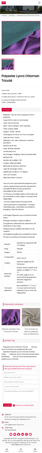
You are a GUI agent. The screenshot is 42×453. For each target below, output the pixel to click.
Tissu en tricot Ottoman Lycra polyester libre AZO (19, 348)
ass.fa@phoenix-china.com (14, 425)
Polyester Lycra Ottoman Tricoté (28, 15)
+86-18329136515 (10, 430)
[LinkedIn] (22, 434)
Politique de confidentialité (24, 405)
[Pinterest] (26, 434)
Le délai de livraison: (9, 97)
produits (12, 15)
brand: (4, 90)
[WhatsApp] (30, 434)
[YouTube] (10, 434)
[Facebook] (18, 434)
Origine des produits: (9, 93)
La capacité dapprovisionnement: (14, 100)
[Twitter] (14, 434)
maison (4, 15)
